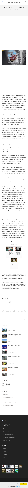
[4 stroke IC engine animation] (20, 466)
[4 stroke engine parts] (16, 466)
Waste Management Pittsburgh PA (15, 373)
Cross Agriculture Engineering (9, 431)
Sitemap (5, 454)
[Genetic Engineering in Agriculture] (16, 470)
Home (7, 11)
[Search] (24, 320)
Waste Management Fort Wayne (14, 351)
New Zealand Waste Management (14, 334)
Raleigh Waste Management (9, 437)
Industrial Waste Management (14, 356)
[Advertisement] (14, 33)
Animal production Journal (8, 428)
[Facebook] (3, 302)
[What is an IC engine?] (8, 466)
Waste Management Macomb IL (14, 362)
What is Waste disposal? (13, 367)
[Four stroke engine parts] (4, 470)
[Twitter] (6, 302)
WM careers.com (6, 440)
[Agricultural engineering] (11, 2)
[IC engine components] (12, 466)
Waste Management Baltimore (14, 345)
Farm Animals (5, 394)
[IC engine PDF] (4, 466)
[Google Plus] (9, 302)
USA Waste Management (8, 434)
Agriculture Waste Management (9, 402)
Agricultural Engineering (8, 405)
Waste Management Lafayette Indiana (15, 329)
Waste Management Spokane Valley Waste (16, 340)
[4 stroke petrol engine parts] (12, 470)
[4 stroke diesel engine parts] (8, 470)
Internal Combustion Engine (16, 11)
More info (18, 486)
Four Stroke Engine (7, 400)
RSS (4, 457)
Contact (5, 451)
